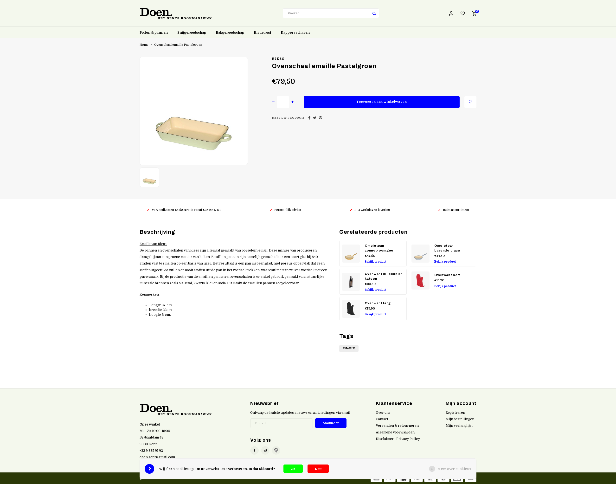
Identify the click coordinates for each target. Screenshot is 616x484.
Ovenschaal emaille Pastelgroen (178, 44)
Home (144, 44)
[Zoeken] (374, 13)
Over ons (383, 412)
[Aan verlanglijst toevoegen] (470, 102)
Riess (278, 58)
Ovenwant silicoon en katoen (384, 276)
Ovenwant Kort (447, 275)
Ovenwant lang (378, 303)
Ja (293, 469)
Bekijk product (375, 261)
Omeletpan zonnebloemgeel (380, 248)
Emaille (349, 348)
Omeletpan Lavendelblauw (447, 248)
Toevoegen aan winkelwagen (381, 101)
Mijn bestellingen (460, 419)
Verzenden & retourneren (397, 425)
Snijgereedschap (191, 32)
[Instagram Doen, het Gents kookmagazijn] (265, 450)
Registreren (455, 412)
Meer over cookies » (454, 469)
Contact (382, 419)
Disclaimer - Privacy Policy (398, 439)
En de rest (262, 32)
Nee (318, 469)
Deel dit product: (288, 117)
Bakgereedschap (230, 32)
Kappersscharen (295, 32)
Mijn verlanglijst (459, 425)
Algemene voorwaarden (395, 432)
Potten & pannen (154, 32)
